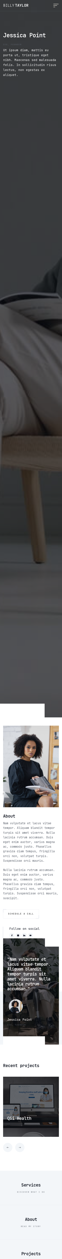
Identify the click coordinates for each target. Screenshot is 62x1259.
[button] (54, 5)
